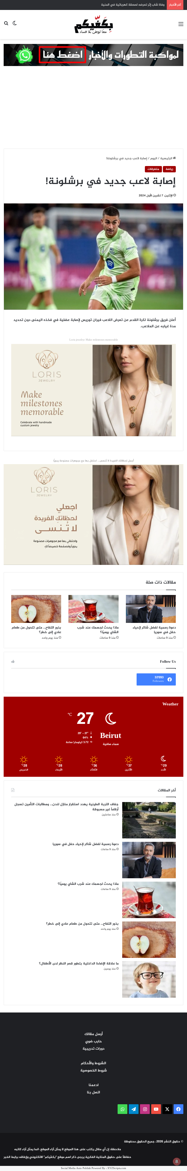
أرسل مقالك (93, 1034)
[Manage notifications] (177, 1161)
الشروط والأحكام (93, 1063)
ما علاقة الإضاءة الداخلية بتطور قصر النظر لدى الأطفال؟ (79, 963)
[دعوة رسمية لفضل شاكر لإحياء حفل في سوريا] (151, 609)
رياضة (169, 169)
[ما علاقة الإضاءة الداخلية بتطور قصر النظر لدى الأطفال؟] (149, 979)
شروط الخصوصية (93, 1071)
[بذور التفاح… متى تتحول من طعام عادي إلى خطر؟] (36, 609)
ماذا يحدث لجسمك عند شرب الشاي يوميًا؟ (98, 630)
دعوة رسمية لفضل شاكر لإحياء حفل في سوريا (154, 630)
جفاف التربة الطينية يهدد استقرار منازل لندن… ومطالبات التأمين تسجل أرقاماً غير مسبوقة (66, 807)
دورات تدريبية (93, 1049)
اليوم (153, 158)
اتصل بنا (93, 1092)
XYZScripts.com (116, 1168)
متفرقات (153, 169)
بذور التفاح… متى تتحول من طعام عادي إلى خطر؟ (36, 630)
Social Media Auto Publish (76, 1168)
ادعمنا (94, 1085)
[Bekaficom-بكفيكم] (93, 24)
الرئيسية (166, 158)
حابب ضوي (93, 1041)
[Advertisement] (93, 112)
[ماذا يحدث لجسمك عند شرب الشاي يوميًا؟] (93, 609)
